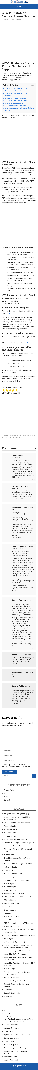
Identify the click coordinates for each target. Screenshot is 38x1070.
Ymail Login (8, 938)
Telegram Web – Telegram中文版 (16, 814)
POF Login (8, 996)
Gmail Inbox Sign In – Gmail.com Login (18, 981)
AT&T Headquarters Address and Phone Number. (19, 109)
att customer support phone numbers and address (20, 436)
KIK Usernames (10, 833)
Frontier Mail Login (11, 977)
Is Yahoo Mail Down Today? (14, 942)
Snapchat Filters (10, 870)
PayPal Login (9, 883)
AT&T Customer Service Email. (16, 101)
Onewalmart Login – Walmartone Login (19, 880)
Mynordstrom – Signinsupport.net (17, 1034)
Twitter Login (9, 855)
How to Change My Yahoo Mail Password (19, 935)
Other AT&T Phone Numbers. (15, 98)
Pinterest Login (10, 826)
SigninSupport (16, 1066)
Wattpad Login (9, 968)
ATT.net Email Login (11, 903)
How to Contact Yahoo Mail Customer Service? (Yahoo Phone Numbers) (18, 946)
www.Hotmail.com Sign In (13, 926)
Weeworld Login (10, 890)
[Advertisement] (19, 41)
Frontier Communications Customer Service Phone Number (17, 973)
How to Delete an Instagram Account (18, 863)
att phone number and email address (12, 437)
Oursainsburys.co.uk (11, 1038)
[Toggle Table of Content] (31, 85)
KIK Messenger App (11, 829)
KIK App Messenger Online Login (16, 839)
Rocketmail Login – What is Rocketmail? (19, 951)
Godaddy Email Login (12, 993)
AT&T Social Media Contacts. (15, 106)
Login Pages (8, 1031)
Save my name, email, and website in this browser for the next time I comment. (18, 765)
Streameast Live (10, 910)
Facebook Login (10, 913)
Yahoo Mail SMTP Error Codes (15, 954)
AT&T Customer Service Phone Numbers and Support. (16, 90)
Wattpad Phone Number (13, 916)
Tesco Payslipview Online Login (16, 1048)
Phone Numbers (16, 20)
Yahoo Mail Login (10, 920)
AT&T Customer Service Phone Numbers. (16, 94)
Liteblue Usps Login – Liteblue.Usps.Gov (19, 842)
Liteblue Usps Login (11, 1028)
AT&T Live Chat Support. (14, 103)
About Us (7, 793)
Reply (33, 480)
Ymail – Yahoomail (11, 1060)
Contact (7, 800)
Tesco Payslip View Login (13, 1044)
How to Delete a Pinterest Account (17, 823)
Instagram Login (10, 867)
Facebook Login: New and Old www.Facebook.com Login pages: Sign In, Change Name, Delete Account (19, 1019)
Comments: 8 (6, 20)
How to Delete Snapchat (13, 873)
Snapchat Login (10, 877)
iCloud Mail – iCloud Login (14, 893)
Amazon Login (9, 906)
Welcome (7, 796)
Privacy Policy (9, 790)
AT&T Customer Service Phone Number (19, 897)
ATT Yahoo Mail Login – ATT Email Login (19, 923)
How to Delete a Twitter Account (16, 846)
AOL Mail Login (10, 900)
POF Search (8, 990)
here (9, 313)
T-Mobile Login (10, 887)
